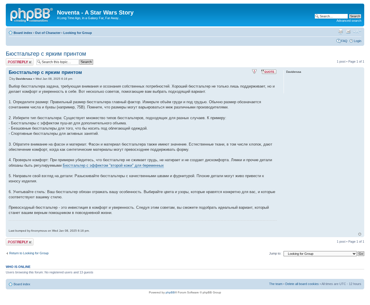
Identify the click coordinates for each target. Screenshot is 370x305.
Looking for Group (77, 33)
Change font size (357, 31)
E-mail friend (348, 31)
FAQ (344, 41)
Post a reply (14, 60)
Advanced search (348, 20)
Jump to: (275, 253)
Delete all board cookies (302, 284)
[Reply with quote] (269, 72)
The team (275, 284)
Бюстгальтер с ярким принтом (46, 53)
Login (357, 41)
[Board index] (32, 14)
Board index (23, 33)
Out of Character (47, 33)
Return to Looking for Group (29, 253)
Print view (340, 31)
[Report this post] (254, 72)
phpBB (170, 292)
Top (359, 234)
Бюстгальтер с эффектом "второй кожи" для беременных (113, 165)
